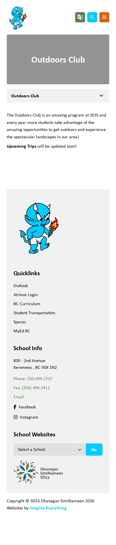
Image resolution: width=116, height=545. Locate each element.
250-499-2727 (39, 379)
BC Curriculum (27, 304)
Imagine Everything (48, 508)
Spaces (20, 322)
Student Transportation (34, 313)
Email (19, 397)
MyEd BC (22, 331)
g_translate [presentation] (80, 17)
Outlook (21, 285)
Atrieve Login (26, 295)
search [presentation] (92, 17)
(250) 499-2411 (36, 388)
